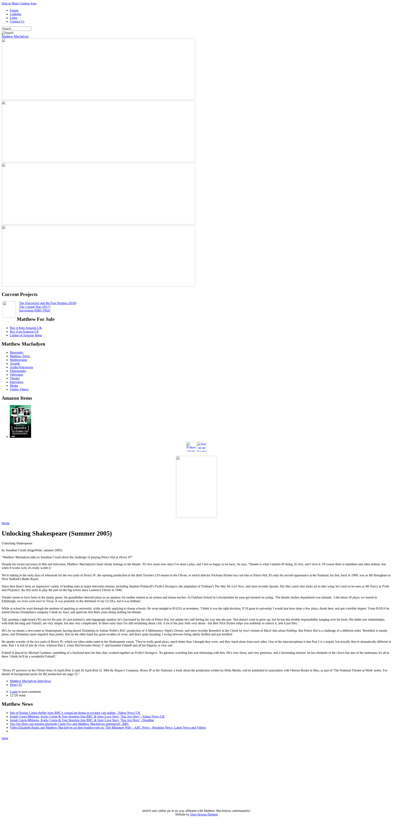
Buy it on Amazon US (24, 331)
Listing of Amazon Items (26, 335)
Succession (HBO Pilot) (34, 310)
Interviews (16, 382)
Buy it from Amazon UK (26, 328)
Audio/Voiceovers (21, 367)
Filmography (18, 371)
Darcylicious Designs (204, 814)
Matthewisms (18, 360)
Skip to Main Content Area (19, 3)
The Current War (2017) (34, 306)
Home (6, 523)
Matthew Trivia (20, 356)
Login (14, 691)
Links (13, 17)
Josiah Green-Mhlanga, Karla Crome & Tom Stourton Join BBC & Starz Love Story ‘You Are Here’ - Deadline (82, 720)
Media (14, 385)
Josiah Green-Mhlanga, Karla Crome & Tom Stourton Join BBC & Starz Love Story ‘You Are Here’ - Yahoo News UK (87, 716)
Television (16, 374)
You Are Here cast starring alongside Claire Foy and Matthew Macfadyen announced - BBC (69, 724)
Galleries (15, 14)
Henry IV (16, 684)
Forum (14, 10)
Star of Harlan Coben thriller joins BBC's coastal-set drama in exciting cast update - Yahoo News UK (75, 712)
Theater (15, 378)
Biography (17, 352)
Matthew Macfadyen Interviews (30, 681)
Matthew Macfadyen (15, 36)
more (5, 738)
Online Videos (19, 389)
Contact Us (17, 21)
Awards (15, 363)
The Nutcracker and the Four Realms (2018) (47, 303)
